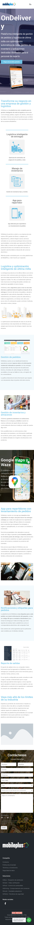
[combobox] (17, 785)
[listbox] (17, 790)
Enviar (4, 827)
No (10, 817)
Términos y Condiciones (10, 867)
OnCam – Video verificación (11, 883)
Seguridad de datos (9, 870)
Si (4, 817)
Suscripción (5, 815)
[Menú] (30, 4)
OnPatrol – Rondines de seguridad (13, 894)
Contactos (6, 862)
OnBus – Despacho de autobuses (13, 880)
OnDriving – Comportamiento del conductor (16, 888)
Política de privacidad (9, 865)
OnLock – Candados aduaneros (12, 891)
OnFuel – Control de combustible (13, 885)
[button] (11, 62)
